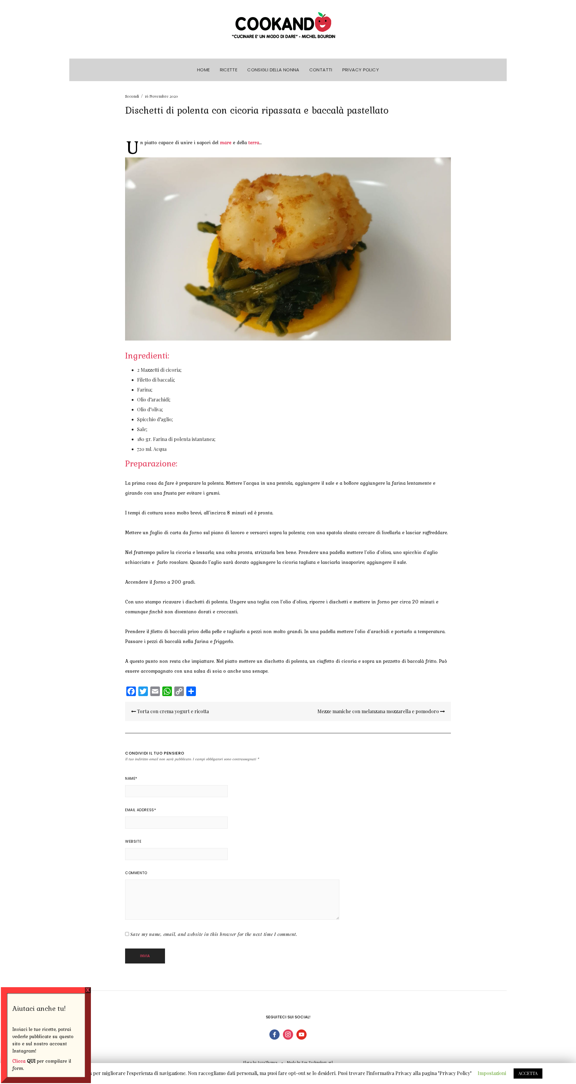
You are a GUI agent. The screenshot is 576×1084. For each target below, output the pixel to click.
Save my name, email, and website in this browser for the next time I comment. (214, 934)
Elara (247, 1062)
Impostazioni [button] (492, 1073)
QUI (31, 1061)
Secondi (132, 96)
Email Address (140, 809)
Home (203, 70)
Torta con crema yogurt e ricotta (172, 711)
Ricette (229, 70)
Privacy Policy (360, 70)
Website (133, 841)
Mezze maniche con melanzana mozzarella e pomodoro (378, 711)
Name (131, 778)
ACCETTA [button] (528, 1073)
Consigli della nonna (273, 70)
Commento (136, 872)
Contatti (320, 70)
